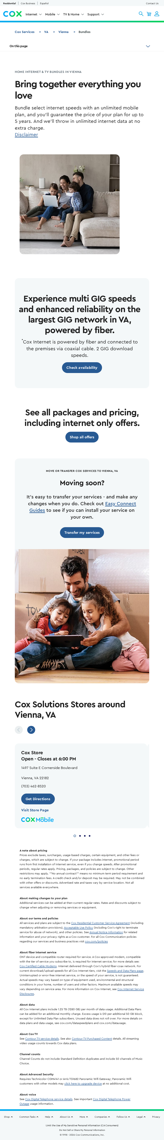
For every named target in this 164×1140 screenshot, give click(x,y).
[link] (82, 367)
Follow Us (122, 1117)
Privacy (156, 1117)
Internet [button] (31, 14)
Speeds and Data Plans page (125, 970)
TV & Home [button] (71, 14)
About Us (65, 1117)
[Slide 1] (75, 835)
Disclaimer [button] (26, 134)
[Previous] (19, 730)
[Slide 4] (89, 835)
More (82, 1117)
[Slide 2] (80, 835)
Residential (9, 3)
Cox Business (28, 3)
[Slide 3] (85, 835)
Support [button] (93, 14)
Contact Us (152, 3)
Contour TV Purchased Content (92, 1038)
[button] (141, 13)
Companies (101, 1117)
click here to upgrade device (83, 1083)
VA (46, 32)
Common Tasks (27, 1117)
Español (44, 3)
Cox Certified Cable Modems (38, 966)
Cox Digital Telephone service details (48, 1099)
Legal (140, 1117)
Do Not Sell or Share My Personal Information (82, 1130)
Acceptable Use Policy (78, 927)
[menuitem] (34, 15)
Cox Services (24, 32)
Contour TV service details (42, 1038)
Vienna (63, 32)
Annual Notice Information (106, 932)
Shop (7, 1117)
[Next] (31, 730)
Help (47, 1117)
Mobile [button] (50, 14)
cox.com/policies (96, 941)
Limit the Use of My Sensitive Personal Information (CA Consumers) (82, 1125)
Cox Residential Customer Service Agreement (100, 923)
